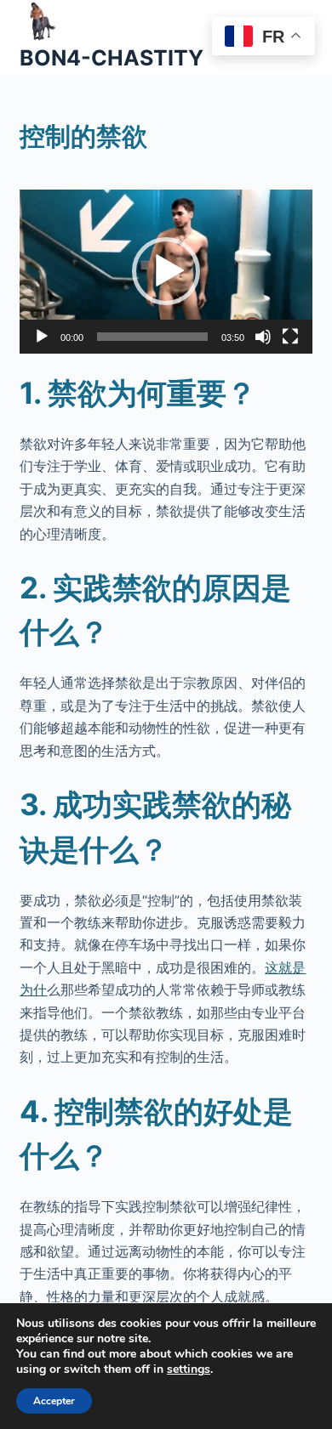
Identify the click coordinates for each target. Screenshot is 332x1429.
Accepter (54, 1401)
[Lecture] (41, 336)
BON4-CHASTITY (111, 58)
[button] (166, 271)
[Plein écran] (290, 336)
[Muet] (263, 336)
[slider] (152, 336)
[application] (166, 272)
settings (188, 1369)
